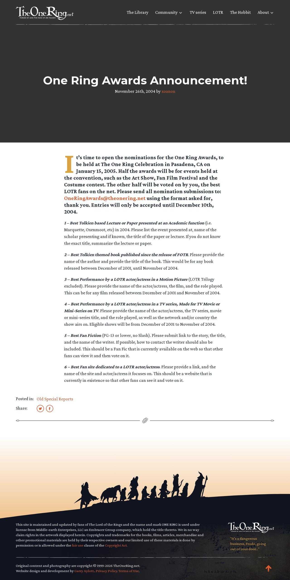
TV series (198, 12)
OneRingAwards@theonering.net (104, 198)
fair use (77, 545)
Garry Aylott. (84, 571)
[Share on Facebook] (49, 408)
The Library (137, 12)
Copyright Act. (116, 545)
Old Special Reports (55, 398)
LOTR (218, 12)
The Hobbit (240, 12)
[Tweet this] (40, 408)
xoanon (168, 91)
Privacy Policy (106, 571)
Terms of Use (128, 571)
